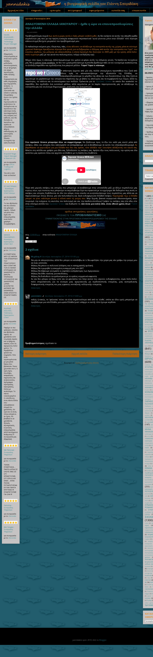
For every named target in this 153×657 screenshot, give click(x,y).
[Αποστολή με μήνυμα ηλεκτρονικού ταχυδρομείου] (26, 241)
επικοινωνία (139, 10)
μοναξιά (147, 420)
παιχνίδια (148, 450)
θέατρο (147, 354)
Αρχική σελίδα (15, 10)
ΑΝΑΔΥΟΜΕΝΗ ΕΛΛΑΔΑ (66, 234)
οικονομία (148, 441)
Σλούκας (147, 498)
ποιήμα (147, 463)
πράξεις (149, 471)
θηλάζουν (148, 356)
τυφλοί (147, 539)
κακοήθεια (148, 374)
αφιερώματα (96, 10)
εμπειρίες (148, 313)
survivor (148, 598)
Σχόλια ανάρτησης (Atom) (87, 363)
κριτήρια (148, 399)
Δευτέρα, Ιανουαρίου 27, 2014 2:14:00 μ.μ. (63, 296)
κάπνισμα (148, 381)
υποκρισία (148, 544)
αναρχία (148, 219)
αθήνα (147, 207)
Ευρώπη (148, 340)
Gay (148, 578)
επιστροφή (148, 324)
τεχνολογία (149, 528)
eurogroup (148, 573)
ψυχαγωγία (149, 562)
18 (147, 198)
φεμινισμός (149, 546)
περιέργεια (148, 459)
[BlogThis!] (28, 241)
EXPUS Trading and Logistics (9, 166)
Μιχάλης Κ (36, 256)
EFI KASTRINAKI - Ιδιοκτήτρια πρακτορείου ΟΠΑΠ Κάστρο (10, 189)
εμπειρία (55, 10)
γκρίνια (147, 267)
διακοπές (148, 283)
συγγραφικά (75, 10)
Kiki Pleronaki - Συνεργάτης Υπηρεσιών (9, 452)
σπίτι (146, 500)
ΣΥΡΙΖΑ (147, 514)
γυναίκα (147, 270)
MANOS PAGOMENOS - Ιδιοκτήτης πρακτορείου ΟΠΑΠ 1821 (10, 239)
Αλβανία (147, 212)
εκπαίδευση (118, 10)
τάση (146, 523)
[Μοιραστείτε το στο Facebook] (33, 241)
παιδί (147, 448)
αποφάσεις (149, 235)
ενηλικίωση (148, 315)
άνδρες (147, 221)
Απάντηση (35, 288)
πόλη (149, 466)
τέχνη (147, 525)
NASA (146, 587)
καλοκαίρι (148, 378)
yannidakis (36, 296)
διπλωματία (149, 290)
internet (148, 580)
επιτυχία (147, 327)
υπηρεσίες (37, 10)
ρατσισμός (149, 489)
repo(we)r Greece (104, 81)
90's (149, 201)
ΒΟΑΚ (150, 256)
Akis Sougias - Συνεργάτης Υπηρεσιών (9, 529)
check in (149, 571)
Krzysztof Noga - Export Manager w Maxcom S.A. (10, 156)
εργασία (148, 329)
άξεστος (147, 230)
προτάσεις (148, 484)
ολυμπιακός (149, 443)
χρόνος (147, 557)
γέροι (146, 263)
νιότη (148, 436)
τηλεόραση (149, 532)
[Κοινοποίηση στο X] (31, 241)
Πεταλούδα (148, 461)
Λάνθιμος (148, 406)
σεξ (146, 496)
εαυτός (147, 294)
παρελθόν (148, 454)
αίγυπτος (148, 210)
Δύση (146, 292)
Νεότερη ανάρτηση (35, 353)
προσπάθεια (149, 480)
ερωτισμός (148, 334)
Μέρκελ (147, 413)
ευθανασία (148, 338)
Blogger (103, 640)
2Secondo (12, 50)
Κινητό (147, 390)
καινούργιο (148, 372)
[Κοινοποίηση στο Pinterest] (35, 241)
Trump (149, 600)
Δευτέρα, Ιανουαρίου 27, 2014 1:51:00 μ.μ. (60, 256)
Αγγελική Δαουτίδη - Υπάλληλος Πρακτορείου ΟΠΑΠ (9, 313)
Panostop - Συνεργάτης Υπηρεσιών (8, 507)
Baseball (147, 566)
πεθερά (147, 457)
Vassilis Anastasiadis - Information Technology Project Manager (10, 39)
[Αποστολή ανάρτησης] (26, 237)
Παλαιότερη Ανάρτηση (124, 353)
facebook (148, 575)
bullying (149, 569)
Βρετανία (148, 260)
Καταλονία (148, 383)
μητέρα (147, 415)
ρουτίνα (147, 494)
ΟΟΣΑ (147, 445)
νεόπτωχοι (148, 434)
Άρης (146, 240)
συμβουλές (148, 503)
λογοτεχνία (148, 408)
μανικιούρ (148, 411)
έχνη (146, 346)
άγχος (147, 205)
